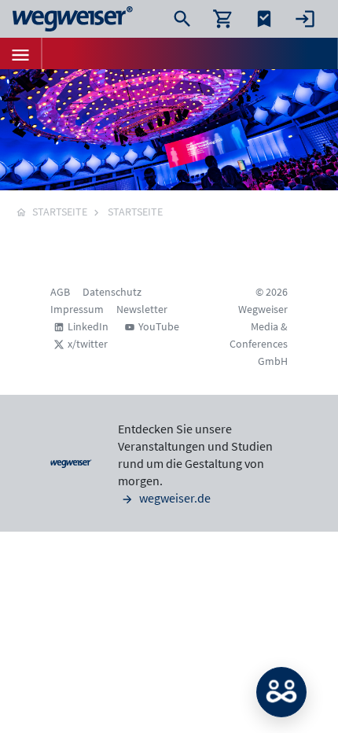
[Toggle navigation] (20, 53)
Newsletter (141, 309)
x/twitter (88, 344)
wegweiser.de (174, 498)
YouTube (158, 326)
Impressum (77, 309)
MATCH (281, 692)
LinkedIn (88, 326)
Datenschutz (112, 292)
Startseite (135, 211)
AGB (60, 292)
